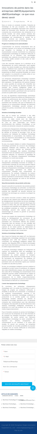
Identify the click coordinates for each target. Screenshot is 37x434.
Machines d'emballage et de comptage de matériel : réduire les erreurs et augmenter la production (28, 404)
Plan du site (18, 430)
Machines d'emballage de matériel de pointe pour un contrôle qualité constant (10, 404)
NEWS (21, 395)
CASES (16, 395)
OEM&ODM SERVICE (7, 395)
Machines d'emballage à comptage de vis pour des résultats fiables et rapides (14, 400)
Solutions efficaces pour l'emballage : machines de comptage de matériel (28, 400)
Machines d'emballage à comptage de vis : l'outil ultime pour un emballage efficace (10, 407)
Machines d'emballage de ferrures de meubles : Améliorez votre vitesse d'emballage (28, 407)
